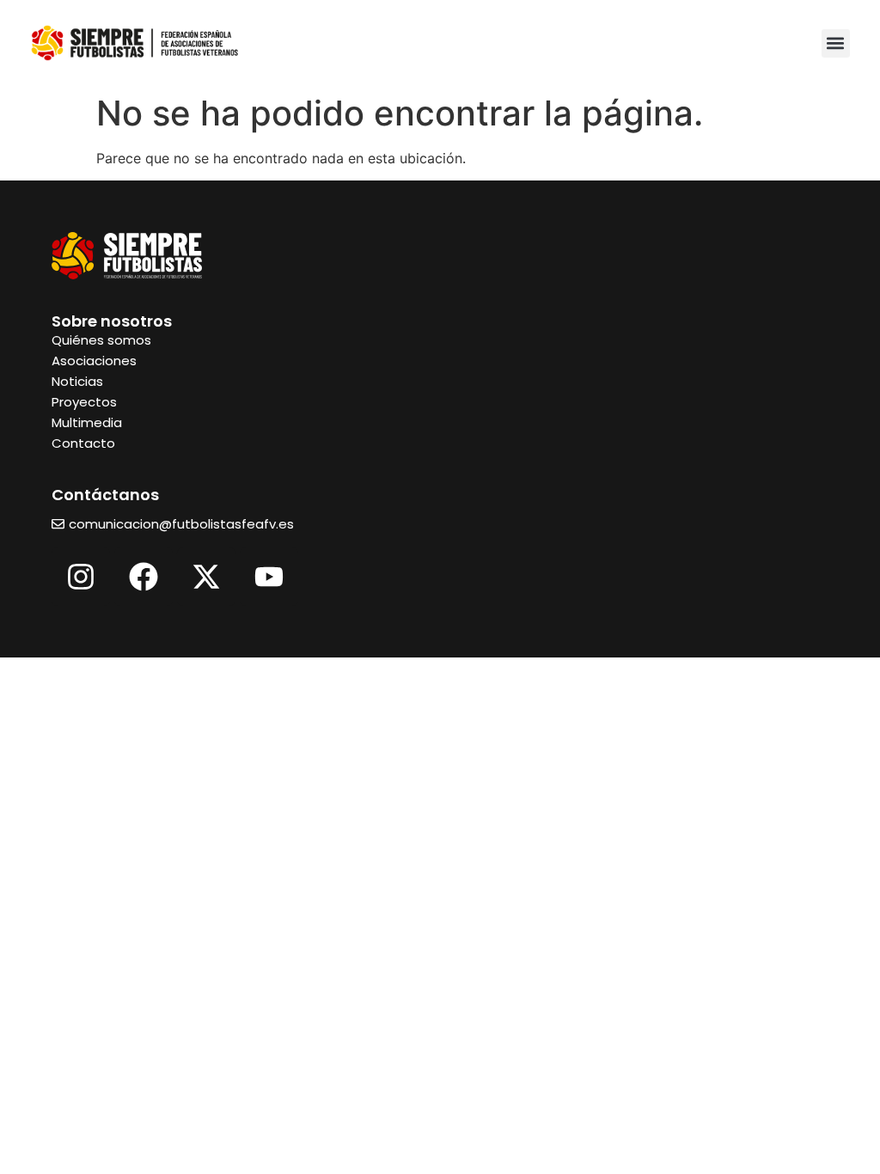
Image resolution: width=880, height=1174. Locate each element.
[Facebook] (143, 576)
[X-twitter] (206, 576)
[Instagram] (81, 576)
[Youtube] (269, 576)
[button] (836, 43)
